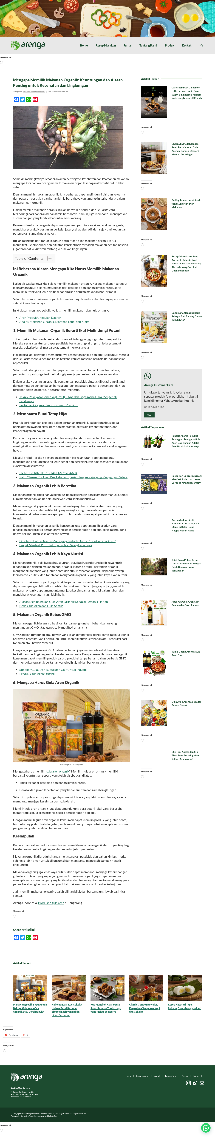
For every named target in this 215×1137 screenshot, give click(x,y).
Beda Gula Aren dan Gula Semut (41, 606)
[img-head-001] (28, 42)
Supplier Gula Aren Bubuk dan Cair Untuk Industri (53, 669)
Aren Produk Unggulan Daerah (40, 317)
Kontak (196, 1076)
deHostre (24, 1116)
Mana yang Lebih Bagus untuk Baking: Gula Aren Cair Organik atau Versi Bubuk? (30, 1008)
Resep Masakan (142, 1076)
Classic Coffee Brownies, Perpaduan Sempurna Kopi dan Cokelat (144, 1008)
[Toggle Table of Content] (48, 258)
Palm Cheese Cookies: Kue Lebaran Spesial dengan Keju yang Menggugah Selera (73, 477)
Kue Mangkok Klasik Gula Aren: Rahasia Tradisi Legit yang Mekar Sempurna (106, 1008)
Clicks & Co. (52, 1116)
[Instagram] (188, 1083)
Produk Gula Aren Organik (37, 674)
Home (128, 1076)
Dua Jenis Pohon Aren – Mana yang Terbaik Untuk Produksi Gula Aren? (67, 541)
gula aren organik (57, 771)
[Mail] (202, 1083)
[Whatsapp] (195, 1083)
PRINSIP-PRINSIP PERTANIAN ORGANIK (48, 473)
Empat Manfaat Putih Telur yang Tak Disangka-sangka (55, 545)
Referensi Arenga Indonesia (34, 91)
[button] (206, 1128)
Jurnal (157, 1076)
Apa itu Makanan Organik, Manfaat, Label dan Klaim (54, 322)
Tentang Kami (170, 1076)
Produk (184, 1076)
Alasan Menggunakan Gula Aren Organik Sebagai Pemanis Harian (63, 601)
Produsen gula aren (51, 903)
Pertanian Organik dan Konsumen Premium (48, 405)
